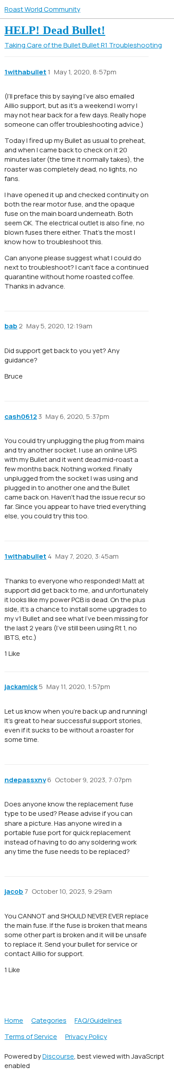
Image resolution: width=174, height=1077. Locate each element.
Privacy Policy (86, 1036)
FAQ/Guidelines (98, 1020)
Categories (48, 1020)
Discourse (58, 1056)
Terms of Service (30, 1036)
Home (13, 1020)
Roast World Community (42, 9)
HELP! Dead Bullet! (54, 30)
